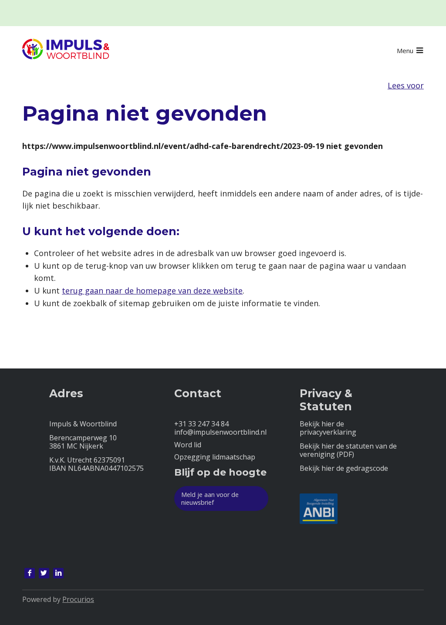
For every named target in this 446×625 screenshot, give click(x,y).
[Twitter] (44, 573)
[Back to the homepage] (65, 50)
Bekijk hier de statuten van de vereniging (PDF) (348, 450)
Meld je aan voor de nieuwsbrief (210, 498)
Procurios (78, 599)
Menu (405, 50)
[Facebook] (29, 573)
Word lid (187, 445)
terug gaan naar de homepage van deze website (152, 290)
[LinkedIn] (58, 573)
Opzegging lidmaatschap (214, 457)
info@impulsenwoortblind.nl (220, 432)
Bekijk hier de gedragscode (344, 468)
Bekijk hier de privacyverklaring (328, 428)
